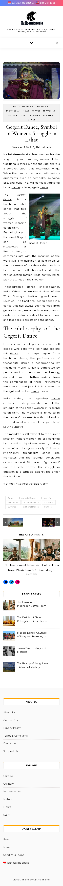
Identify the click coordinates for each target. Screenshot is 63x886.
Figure (7, 807)
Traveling (49, 111)
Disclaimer (10, 743)
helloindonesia (23, 106)
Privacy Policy (12, 728)
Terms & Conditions (15, 735)
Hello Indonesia (43, 147)
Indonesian (13, 111)
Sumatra (48, 115)
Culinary (8, 783)
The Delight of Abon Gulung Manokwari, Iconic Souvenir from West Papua (32, 619)
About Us (9, 712)
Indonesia (42, 106)
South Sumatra (30, 115)
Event (7, 839)
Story (6, 814)
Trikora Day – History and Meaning (31, 650)
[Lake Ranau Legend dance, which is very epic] (52, 522)
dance (39, 182)
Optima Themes (41, 879)
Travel (36, 111)
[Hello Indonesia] (31, 19)
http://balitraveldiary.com (32, 483)
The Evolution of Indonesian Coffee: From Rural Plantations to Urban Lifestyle (32, 604)
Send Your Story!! (13, 855)
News (26, 111)
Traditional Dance (30, 506)
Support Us (10, 751)
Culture (14, 115)
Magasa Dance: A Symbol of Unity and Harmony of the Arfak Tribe (32, 635)
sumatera (48, 502)
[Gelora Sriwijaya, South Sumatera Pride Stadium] (10, 522)
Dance (32, 120)
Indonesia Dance (27, 498)
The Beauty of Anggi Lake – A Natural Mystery (32, 665)
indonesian (13, 502)
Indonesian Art (12, 791)
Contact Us (10, 720)
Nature (7, 799)
